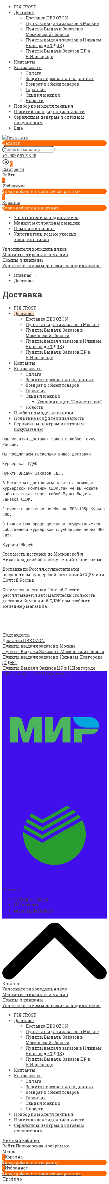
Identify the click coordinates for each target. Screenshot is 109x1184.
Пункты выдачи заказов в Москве (62, 23)
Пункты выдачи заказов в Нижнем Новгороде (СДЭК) (64, 42)
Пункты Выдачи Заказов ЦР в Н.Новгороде (48, 668)
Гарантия (36, 89)
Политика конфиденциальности (49, 111)
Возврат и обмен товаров (52, 84)
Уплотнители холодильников (46, 217)
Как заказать (28, 67)
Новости (35, 100)
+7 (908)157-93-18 (19, 155)
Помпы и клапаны (34, 228)
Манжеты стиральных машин (47, 223)
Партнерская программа (42, 1146)
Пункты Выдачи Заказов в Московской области (54, 31)
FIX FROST (25, 7)
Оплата (33, 73)
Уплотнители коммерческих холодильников (45, 236)
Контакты (24, 62)
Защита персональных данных (60, 78)
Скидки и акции (43, 95)
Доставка (24, 12)
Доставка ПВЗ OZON (47, 18)
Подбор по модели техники (43, 106)
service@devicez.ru (33, 910)
